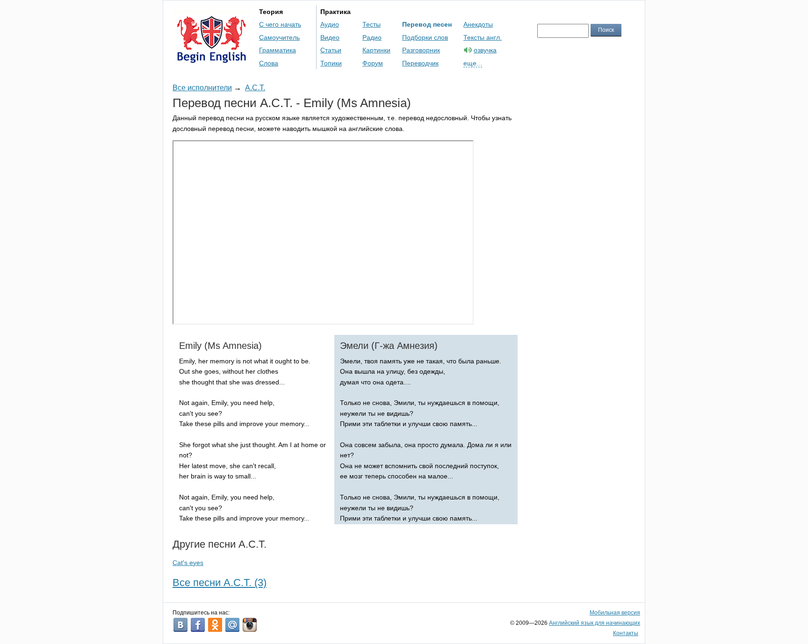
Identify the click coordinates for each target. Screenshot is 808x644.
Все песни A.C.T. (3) (220, 582)
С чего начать (280, 24)
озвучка (485, 50)
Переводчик (420, 63)
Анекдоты (478, 24)
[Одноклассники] (215, 625)
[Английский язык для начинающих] (212, 58)
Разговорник (421, 50)
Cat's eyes (188, 562)
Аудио (329, 24)
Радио (372, 37)
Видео (329, 37)
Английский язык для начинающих (594, 623)
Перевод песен (427, 24)
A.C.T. (255, 88)
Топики (331, 63)
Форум (372, 63)
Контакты (625, 633)
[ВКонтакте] (180, 625)
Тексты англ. (482, 37)
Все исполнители (202, 88)
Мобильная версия (615, 612)
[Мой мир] (232, 625)
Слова (268, 63)
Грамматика (277, 50)
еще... (472, 63)
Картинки (376, 50)
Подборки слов (425, 37)
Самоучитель (279, 37)
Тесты (371, 24)
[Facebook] (198, 625)
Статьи (330, 50)
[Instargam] (250, 625)
